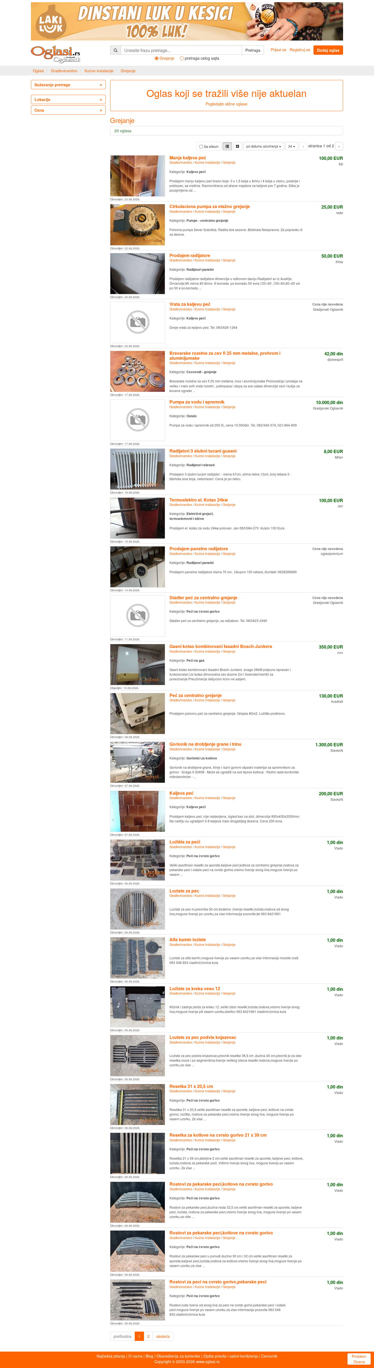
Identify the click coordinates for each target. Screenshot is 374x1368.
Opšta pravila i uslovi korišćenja (230, 1356)
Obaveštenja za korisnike (178, 1356)
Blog (149, 1356)
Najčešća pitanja (111, 1356)
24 (290, 146)
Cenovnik (269, 1356)
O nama (135, 1356)
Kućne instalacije (99, 70)
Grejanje (128, 70)
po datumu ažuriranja (262, 146)
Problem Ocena (359, 1358)
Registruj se (300, 49)
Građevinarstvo (64, 70)
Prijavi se (278, 49)
